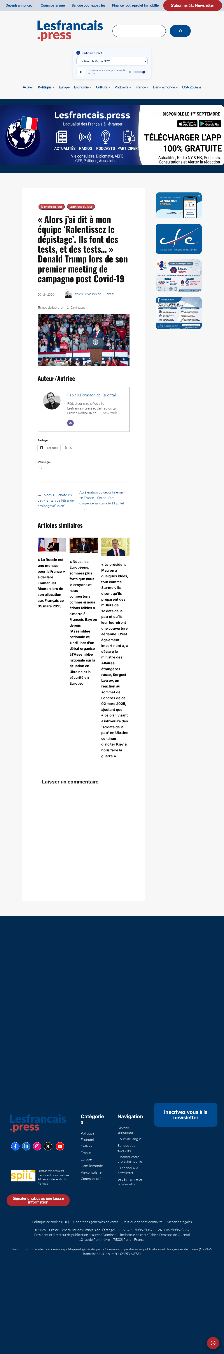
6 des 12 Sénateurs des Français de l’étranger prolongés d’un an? (56, 500)
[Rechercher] (180, 31)
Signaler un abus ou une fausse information (38, 1200)
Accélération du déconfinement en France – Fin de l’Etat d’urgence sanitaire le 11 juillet (102, 497)
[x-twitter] (48, 1146)
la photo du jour (51, 206)
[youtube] (60, 1146)
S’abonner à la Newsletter (192, 5)
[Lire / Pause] (80, 72)
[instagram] (37, 1146)
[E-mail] (70, 423)
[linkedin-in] (26, 1146)
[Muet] (130, 72)
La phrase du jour (81, 206)
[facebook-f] (15, 1146)
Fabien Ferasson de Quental (93, 294)
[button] (213, 1343)
